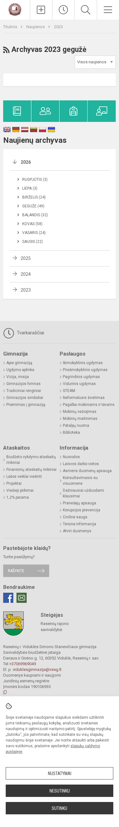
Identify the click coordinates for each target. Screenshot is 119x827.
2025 (26, 258)
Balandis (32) (35, 215)
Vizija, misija (17, 377)
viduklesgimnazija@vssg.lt (37, 669)
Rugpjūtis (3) (35, 179)
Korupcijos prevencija (81, 510)
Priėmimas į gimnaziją (25, 404)
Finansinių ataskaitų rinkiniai (31, 469)
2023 (58, 26)
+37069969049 (22, 663)
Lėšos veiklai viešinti (24, 476)
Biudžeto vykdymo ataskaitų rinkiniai (31, 460)
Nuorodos (71, 457)
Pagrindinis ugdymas (81, 377)
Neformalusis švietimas (84, 397)
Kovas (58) (32, 224)
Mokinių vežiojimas (79, 411)
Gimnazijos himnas (23, 384)
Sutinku (59, 808)
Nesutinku (60, 790)
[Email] (22, 598)
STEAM (69, 390)
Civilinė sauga (75, 517)
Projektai (14, 483)
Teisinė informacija (79, 524)
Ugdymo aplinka (20, 370)
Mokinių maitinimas (80, 418)
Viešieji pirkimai (20, 490)
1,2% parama (17, 497)
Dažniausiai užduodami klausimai (83, 493)
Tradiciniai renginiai (23, 390)
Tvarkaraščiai (30, 333)
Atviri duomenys (77, 531)
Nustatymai (59, 773)
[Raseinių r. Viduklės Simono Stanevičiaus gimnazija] (15, 9)
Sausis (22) (32, 241)
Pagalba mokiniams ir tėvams (89, 404)
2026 (26, 162)
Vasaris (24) (34, 232)
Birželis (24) (34, 197)
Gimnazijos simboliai (24, 397)
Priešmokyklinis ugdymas (85, 370)
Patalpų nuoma (76, 425)
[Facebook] (8, 598)
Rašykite (16, 570)
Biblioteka (71, 432)
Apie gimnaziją (19, 363)
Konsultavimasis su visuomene (80, 481)
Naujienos (36, 26)
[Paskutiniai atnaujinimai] (63, 10)
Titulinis (10, 26)
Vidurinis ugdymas (79, 384)
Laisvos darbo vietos (81, 464)
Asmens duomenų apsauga (87, 471)
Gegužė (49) (33, 206)
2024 (26, 274)
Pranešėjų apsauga (79, 503)
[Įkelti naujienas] (41, 10)
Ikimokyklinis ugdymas (83, 363)
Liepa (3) (29, 188)
